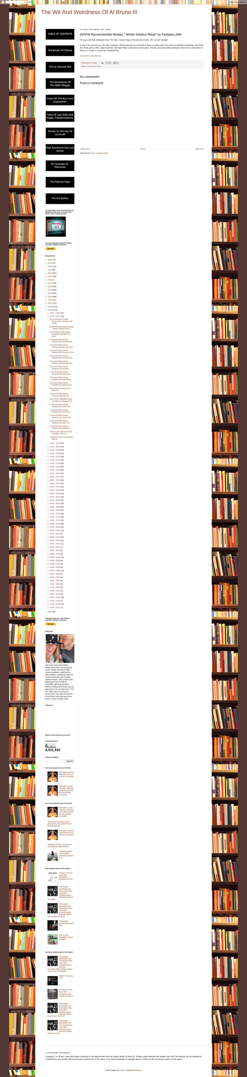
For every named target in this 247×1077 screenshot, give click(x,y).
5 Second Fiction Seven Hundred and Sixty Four (60, 411)
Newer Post (85, 149)
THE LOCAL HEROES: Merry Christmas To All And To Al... (61, 400)
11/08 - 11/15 (55, 460)
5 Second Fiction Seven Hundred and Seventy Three (62, 351)
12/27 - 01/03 (55, 313)
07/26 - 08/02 (55, 510)
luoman (122, 1070)
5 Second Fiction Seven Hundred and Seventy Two (61, 357)
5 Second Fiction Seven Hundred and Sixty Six (59, 395)
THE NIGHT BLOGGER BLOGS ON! (66, 923)
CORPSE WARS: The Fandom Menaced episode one (66, 855)
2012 (50, 300)
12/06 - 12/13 (55, 447)
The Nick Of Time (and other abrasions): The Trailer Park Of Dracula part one (59, 824)
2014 (50, 293)
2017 (50, 283)
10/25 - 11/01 (55, 467)
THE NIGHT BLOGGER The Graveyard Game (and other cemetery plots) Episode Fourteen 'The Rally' (60, 893)
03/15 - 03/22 (55, 574)
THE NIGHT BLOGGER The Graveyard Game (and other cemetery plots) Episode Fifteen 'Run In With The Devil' (59, 910)
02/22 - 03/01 (55, 584)
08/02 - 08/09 (55, 507)
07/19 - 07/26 (55, 514)
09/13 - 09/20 (55, 487)
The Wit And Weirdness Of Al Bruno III (89, 12)
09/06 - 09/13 (55, 490)
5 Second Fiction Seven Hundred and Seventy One (61, 362)
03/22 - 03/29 (55, 571)
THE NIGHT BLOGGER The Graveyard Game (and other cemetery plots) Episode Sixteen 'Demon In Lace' (59, 1027)
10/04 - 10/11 (55, 477)
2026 (50, 260)
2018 (50, 280)
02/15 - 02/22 (55, 587)
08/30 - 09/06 (55, 494)
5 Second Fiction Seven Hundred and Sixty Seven (61, 384)
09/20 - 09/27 (55, 483)
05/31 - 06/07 (55, 537)
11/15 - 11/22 (55, 457)
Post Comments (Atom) (99, 153)
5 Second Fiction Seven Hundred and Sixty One (60, 427)
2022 (50, 273)
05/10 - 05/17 (55, 547)
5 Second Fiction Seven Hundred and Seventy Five (61, 341)
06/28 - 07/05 (55, 524)
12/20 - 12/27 (55, 316)
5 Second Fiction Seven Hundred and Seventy (59, 368)
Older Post (199, 149)
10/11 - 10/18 (55, 473)
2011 (50, 303)
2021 (50, 276)
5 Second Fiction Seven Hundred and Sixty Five (60, 406)
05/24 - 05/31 (55, 541)
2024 (50, 266)
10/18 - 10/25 (55, 470)
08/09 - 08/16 (55, 504)
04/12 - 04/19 (55, 561)
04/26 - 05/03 (55, 554)
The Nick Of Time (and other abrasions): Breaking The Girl (66, 876)
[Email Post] (102, 63)
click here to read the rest (90, 56)
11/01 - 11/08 (55, 463)
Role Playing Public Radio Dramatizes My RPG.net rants (60, 334)
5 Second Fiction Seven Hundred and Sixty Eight (60, 378)
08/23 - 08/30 (55, 497)
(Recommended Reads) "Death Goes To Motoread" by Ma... (61, 321)
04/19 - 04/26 (55, 557)
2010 (50, 307)
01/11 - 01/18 (55, 604)
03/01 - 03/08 (55, 581)
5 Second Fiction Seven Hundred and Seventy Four (61, 346)
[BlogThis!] (109, 62)
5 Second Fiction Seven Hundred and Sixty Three (60, 416)
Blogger (139, 1070)
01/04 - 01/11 (55, 608)
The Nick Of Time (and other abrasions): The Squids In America (66, 993)
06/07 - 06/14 (55, 534)
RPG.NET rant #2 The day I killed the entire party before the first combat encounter (66, 790)
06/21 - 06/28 (55, 527)
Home (142, 149)
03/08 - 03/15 (55, 577)
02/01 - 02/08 (55, 594)
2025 (50, 263)
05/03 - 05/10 (55, 551)
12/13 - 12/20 (55, 443)
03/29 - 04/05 (55, 567)
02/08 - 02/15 (55, 591)
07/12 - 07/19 (55, 517)
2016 (50, 287)
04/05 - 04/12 (55, 564)
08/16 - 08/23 (55, 500)
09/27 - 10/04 (55, 480)
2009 (50, 310)
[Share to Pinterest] (117, 62)
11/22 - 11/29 (55, 453)
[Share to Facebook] (114, 62)
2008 (50, 612)
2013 (50, 297)
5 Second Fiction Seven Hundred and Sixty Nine (60, 373)
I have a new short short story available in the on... (61, 433)
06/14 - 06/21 (55, 530)
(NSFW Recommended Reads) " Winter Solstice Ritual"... (62, 328)
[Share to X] (112, 62)
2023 (50, 270)
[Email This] (106, 62)
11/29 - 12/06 (55, 450)
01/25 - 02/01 (55, 597)
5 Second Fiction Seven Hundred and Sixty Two (60, 422)
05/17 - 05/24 (55, 544)
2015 (50, 290)
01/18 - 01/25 (55, 601)
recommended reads (93, 66)
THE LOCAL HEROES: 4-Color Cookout (66, 937)
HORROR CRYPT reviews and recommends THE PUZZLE (59, 846)
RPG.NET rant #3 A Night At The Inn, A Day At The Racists (66, 774)
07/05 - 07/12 (55, 520)
